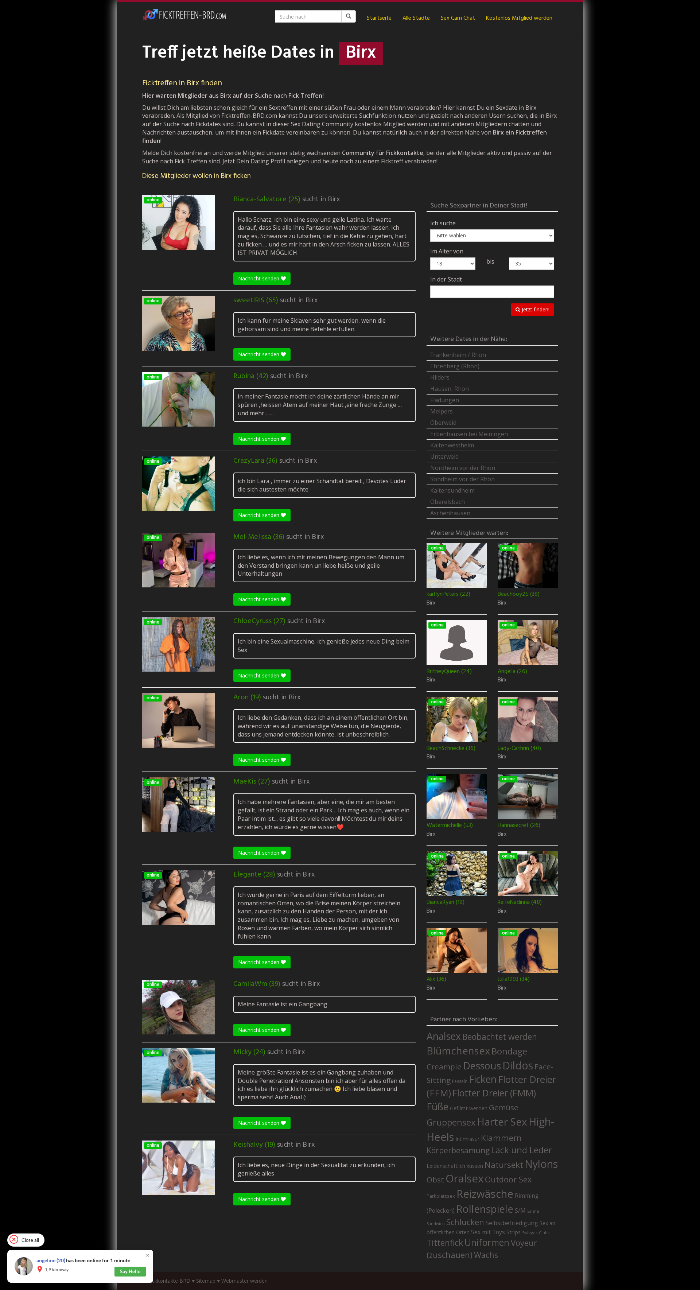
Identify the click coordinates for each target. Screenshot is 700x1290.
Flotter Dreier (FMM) (494, 1093)
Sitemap (205, 1280)
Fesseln (459, 1081)
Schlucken (465, 1222)
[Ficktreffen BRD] (184, 18)
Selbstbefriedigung (512, 1223)
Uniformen (486, 1242)
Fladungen (444, 400)
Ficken (483, 1079)
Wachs (486, 1255)
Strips (513, 1232)
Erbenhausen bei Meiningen (469, 434)
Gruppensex (451, 1122)
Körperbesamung (458, 1150)
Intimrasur (467, 1138)
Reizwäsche (484, 1193)
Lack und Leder (521, 1150)
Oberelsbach (447, 502)
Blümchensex (458, 1050)
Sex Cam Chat (458, 18)
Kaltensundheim (452, 490)
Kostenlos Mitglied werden (519, 18)
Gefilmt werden (468, 1108)
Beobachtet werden (499, 1036)
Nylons (541, 1164)
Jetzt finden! (534, 309)
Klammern (501, 1137)
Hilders (440, 377)
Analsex (444, 1036)
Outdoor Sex (508, 1179)
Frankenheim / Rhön (458, 355)
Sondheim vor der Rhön (462, 479)
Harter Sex (502, 1121)
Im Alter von (446, 251)
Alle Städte (416, 18)
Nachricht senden (259, 278)
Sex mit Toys (488, 1232)
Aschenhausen (450, 513)
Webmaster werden (244, 1280)
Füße (437, 1106)
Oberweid (443, 423)
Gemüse (503, 1107)
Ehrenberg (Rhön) (454, 366)
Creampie (444, 1066)
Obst (435, 1179)
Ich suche (443, 223)
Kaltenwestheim (452, 445)
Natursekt (504, 1164)
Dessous (482, 1065)
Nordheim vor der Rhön (462, 468)
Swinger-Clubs (535, 1232)
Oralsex (464, 1178)
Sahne (533, 1211)
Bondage (509, 1051)
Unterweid (444, 456)
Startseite (379, 18)
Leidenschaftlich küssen (455, 1165)
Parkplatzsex (441, 1196)
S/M (520, 1210)
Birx (334, 199)
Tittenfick (445, 1242)
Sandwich (436, 1223)
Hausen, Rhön (449, 389)
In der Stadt (446, 279)
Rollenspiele (484, 1209)
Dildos (517, 1065)
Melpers (441, 411)
